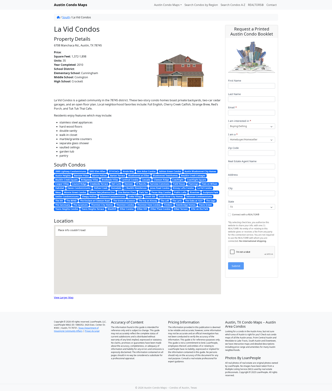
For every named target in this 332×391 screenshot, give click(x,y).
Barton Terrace (117, 175)
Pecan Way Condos (161, 192)
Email (232, 107)
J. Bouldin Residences (136, 188)
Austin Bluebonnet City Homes (200, 171)
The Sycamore (80, 204)
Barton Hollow (99, 175)
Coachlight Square (196, 179)
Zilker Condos (127, 209)
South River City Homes (171, 196)
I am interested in (239, 121)
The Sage (210, 200)
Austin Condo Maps (167, 5)
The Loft (165, 200)
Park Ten (143, 192)
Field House (179, 183)
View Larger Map (63, 297)
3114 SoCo (114, 171)
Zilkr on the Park (199, 209)
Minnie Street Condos (75, 192)
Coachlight (177, 179)
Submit (236, 266)
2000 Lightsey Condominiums (70, 171)
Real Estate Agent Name (242, 161)
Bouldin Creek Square (66, 179)
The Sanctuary (62, 204)
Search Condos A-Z (233, 5)
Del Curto (116, 183)
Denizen (128, 183)
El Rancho (141, 183)
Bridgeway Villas (89, 179)
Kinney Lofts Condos (183, 188)
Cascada (146, 179)
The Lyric (177, 200)
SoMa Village (135, 196)
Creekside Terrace (99, 183)
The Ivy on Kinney (148, 200)
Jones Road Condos (159, 188)
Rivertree (194, 192)
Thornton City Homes (102, 204)
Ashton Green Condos (170, 171)
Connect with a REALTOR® (245, 214)
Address (233, 174)
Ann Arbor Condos (146, 171)
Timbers (168, 204)
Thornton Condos (125, 204)
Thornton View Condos (148, 204)
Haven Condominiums (78, 188)
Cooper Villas (62, 183)
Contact (271, 5)
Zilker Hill (142, 209)
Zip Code (233, 148)
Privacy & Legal (92, 331)
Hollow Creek (100, 188)
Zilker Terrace (181, 209)
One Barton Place (127, 192)
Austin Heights (63, 175)
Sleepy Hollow (89, 196)
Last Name (234, 94)
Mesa (58, 192)
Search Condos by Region (201, 5)
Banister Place (81, 175)
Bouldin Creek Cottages (193, 175)
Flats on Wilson (209, 183)
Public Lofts (180, 192)
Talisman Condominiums (199, 196)
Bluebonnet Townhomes (165, 175)
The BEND (71, 200)
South (66, 17)
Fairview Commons (159, 183)
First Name (234, 80)
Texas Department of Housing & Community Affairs (76, 329)
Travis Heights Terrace (92, 209)
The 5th (59, 200)
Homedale (116, 188)
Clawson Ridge (161, 179)
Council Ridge (79, 183)
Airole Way (128, 171)
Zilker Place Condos (160, 209)
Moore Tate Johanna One (102, 192)
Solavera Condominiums (112, 196)
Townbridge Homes (186, 204)
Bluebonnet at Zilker (138, 175)
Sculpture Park (210, 192)
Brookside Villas (110, 179)
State (231, 201)
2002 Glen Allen (97, 171)
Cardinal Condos (130, 179)
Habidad (59, 188)
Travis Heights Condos (66, 209)
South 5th (150, 196)
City (230, 188)
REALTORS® (256, 5)
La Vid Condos (204, 188)
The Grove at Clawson (124, 200)
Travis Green (205, 204)
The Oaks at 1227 (194, 200)
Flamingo (193, 183)
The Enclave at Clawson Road (95, 200)
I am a (233, 134)
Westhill (112, 209)
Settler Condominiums (67, 196)
